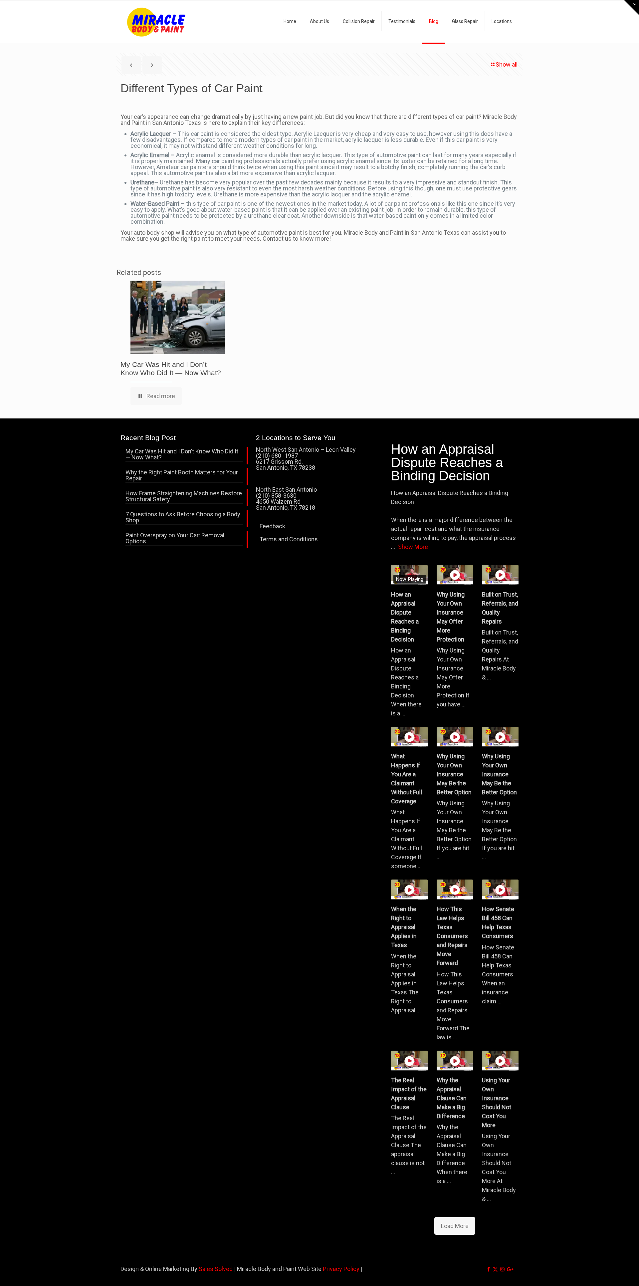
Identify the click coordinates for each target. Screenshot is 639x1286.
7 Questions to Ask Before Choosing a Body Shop (182, 517)
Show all (507, 64)
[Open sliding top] (631, 7)
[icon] (509, 1269)
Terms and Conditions (289, 539)
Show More (413, 546)
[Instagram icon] (502, 1269)
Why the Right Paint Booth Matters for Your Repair (181, 475)
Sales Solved (216, 1268)
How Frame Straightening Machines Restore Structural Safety (183, 496)
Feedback (272, 526)
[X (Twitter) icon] (495, 1269)
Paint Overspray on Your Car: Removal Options (174, 538)
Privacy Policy (341, 1268)
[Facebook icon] (488, 1269)
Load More (455, 1225)
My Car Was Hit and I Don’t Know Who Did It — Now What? (181, 454)
